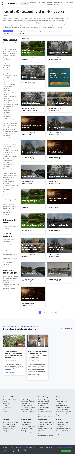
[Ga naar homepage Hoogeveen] (9, 3)
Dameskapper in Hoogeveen (8, 69)
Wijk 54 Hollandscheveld (54, 31)
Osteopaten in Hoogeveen (10, 171)
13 (49, 312)
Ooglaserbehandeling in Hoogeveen (10, 157)
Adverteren (6, 403)
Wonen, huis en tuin (12, 349)
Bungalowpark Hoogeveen (63, 415)
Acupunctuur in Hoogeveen (11, 47)
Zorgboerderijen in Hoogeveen (8, 213)
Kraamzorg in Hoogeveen (10, 131)
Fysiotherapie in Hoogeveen (7, 87)
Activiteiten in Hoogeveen (10, 278)
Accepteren (66, 450)
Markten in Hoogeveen (9, 289)
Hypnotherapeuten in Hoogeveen (9, 126)
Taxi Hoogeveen (25, 403)
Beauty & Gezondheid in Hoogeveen (10, 44)
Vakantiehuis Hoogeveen (63, 413)
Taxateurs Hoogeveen (9, 426)
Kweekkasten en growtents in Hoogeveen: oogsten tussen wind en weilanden (14, 354)
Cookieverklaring (8, 407)
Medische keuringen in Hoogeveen (9, 147)
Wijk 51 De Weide (32, 31)
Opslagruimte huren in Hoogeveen (9, 247)
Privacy (5, 411)
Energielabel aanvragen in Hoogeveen (10, 251)
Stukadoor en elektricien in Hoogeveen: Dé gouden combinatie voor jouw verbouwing (37, 354)
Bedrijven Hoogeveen (50, 3)
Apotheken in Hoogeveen (10, 51)
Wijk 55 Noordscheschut (10, 33)
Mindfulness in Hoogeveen (10, 150)
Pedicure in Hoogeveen (9, 173)
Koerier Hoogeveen (8, 244)
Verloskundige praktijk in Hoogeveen (10, 201)
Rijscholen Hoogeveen (27, 400)
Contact (71, 2)
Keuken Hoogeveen (26, 422)
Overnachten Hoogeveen (63, 411)
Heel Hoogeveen (8, 31)
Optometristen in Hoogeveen (8, 165)
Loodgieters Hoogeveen (45, 411)
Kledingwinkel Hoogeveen (28, 426)
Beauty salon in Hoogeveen (11, 53)
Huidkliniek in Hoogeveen (10, 119)
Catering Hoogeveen (44, 402)
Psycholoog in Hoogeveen (10, 185)
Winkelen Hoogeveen (62, 400)
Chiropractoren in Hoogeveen (8, 59)
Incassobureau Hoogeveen (63, 428)
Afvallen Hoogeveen (26, 409)
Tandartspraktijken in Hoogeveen (9, 197)
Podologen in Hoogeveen (10, 175)
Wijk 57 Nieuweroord (25, 33)
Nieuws (66, 2)
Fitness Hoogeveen (8, 293)
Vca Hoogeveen (25, 424)
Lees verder (9, 372)
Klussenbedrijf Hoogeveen (10, 422)
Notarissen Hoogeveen (9, 424)
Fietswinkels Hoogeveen (28, 402)
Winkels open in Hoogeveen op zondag (11, 285)
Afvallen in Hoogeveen (9, 49)
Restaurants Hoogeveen (45, 400)
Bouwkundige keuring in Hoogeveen (10, 255)
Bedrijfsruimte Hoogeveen (63, 430)
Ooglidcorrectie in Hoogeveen (8, 161)
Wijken (43, 2)
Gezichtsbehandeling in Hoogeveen (10, 101)
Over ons (5, 405)
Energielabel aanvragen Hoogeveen (10, 259)
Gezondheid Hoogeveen (28, 407)
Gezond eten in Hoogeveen (11, 104)
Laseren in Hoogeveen (9, 138)
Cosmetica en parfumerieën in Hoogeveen (7, 64)
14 (52, 312)
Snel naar (32, 2)
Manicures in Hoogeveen (10, 144)
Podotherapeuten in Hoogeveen (9, 178)
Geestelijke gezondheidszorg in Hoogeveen (8, 92)
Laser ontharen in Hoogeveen (8, 141)
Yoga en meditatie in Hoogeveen (9, 209)
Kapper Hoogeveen (26, 405)
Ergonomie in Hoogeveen (10, 80)
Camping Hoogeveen (62, 409)
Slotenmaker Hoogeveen (45, 436)
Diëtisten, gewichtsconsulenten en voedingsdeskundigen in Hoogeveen (10, 75)
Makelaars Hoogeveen (9, 432)
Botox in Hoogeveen (9, 56)
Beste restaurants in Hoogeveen (9, 281)
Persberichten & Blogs (58, 3)
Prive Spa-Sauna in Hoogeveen (8, 182)
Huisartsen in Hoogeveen (10, 123)
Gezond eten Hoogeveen (28, 411)
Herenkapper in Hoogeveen (7, 111)
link (13, 226)
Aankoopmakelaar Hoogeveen (8, 263)
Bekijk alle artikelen (65, 328)
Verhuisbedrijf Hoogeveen (45, 417)
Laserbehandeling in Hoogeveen (9, 135)
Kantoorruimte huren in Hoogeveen (10, 241)
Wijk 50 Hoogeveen (20, 31)
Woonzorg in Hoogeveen (10, 206)
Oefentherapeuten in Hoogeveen (9, 153)
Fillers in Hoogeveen (9, 84)
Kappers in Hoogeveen (9, 129)
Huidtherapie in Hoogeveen (11, 121)
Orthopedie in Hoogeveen (10, 169)
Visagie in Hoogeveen (9, 204)
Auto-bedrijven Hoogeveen (46, 422)
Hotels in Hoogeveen (9, 291)
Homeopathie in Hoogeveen (7, 116)
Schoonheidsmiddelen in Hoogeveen (10, 189)
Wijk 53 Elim (42, 31)
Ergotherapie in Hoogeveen (11, 82)
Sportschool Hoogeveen (28, 432)
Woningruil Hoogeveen (62, 422)
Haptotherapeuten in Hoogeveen (9, 107)
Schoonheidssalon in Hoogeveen (9, 193)
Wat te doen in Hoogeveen (11, 276)
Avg (4, 409)
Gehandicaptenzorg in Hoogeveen (9, 97)
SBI (39, 2)
